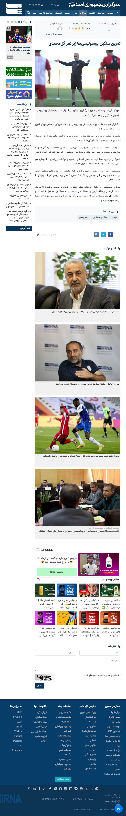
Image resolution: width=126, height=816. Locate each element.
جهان (75, 13)
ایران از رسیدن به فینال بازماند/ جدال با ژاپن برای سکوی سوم (18, 166)
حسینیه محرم (65, 760)
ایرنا (94, 5)
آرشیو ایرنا (116, 722)
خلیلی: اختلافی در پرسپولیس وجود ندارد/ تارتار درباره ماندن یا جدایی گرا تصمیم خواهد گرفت (18, 152)
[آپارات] (81, 789)
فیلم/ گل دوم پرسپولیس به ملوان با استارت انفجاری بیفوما (17, 138)
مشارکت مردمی (113, 755)
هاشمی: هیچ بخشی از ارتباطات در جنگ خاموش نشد (19, 50)
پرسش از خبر (65, 741)
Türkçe (18, 732)
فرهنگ (58, 13)
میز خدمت (115, 760)
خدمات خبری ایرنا (112, 774)
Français (17, 751)
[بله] (76, 789)
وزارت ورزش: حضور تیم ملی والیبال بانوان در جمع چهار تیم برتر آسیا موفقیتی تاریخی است (18, 216)
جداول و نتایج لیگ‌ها (64, 752)
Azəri (19, 727)
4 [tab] (8, 22)
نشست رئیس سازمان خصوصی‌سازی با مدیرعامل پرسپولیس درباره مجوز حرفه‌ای (85, 312)
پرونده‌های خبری (88, 712)
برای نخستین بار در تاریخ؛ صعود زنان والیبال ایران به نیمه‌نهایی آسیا (17, 188)
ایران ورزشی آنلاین (41, 738)
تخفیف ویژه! (57, 572)
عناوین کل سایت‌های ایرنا (89, 729)
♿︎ (118, 808)
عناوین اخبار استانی (90, 738)
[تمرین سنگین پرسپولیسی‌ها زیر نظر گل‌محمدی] (77, 78)
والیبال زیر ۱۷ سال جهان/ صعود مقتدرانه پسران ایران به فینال (18, 177)
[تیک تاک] (44, 789)
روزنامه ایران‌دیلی (39, 732)
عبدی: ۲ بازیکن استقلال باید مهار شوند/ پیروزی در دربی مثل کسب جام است (87, 384)
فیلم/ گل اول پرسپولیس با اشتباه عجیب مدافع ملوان (17, 205)
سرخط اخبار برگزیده (90, 719)
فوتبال (52, 23)
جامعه (67, 13)
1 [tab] (19, 22)
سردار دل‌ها (66, 722)
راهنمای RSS (114, 732)
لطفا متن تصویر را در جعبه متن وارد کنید (102, 675)
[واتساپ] (29, 789)
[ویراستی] (55, 789)
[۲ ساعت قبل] (19, 34)
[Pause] (82, 573)
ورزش (83, 13)
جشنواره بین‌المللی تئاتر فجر (63, 766)
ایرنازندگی (42, 712)
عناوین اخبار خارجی (90, 747)
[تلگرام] (97, 789)
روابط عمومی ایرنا (112, 736)
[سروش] (60, 789)
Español (17, 736)
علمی (34, 13)
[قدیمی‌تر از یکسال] (77, 280)
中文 (19, 712)
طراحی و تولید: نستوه (112, 803)
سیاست (101, 13)
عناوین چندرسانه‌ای (90, 766)
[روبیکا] (86, 789)
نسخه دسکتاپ (63, 779)
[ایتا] (65, 789)
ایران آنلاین (41, 727)
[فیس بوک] (50, 789)
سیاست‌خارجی (45, 13)
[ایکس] (92, 789)
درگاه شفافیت (113, 750)
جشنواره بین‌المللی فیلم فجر (63, 729)
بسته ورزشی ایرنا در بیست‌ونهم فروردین (103, 528)
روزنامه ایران (41, 717)
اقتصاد (92, 13)
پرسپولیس (83, 217)
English (17, 717)
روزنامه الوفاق (40, 722)
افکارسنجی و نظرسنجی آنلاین (63, 715)
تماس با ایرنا (114, 717)
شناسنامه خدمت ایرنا (112, 743)
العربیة (19, 722)
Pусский (17, 741)
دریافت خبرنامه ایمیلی (113, 767)
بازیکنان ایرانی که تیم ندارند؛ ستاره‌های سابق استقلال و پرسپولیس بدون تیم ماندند (19, 114)
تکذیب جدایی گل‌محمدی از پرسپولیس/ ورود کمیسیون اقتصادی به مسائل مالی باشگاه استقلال (79, 531)
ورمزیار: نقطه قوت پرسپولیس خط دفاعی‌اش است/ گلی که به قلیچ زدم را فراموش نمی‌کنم (81, 456)
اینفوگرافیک (65, 745)
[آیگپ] (71, 789)
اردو (20, 746)
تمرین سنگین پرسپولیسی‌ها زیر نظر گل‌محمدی (84, 43)
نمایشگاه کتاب (64, 736)
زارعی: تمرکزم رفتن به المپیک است (19, 197)
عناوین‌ (110, 13)
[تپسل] (38, 550)
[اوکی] (39, 789)
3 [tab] (12, 22)
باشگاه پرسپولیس (100, 217)
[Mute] (86, 573)
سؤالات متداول (113, 727)
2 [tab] (15, 22)
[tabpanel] (19, 43)
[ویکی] (34, 789)
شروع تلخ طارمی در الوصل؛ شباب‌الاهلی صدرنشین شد (20, 127)
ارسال (39, 686)
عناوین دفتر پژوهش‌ (90, 757)
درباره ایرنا (115, 712)
